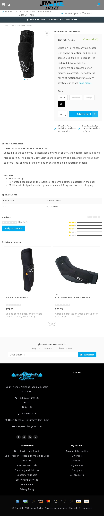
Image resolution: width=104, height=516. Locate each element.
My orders (77, 455)
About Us (27, 460)
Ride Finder (27, 484)
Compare (77, 470)
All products (77, 474)
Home (6, 25)
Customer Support (27, 474)
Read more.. (85, 82)
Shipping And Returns (27, 470)
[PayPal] (56, 501)
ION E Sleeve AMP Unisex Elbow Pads (72, 297)
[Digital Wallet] (33, 501)
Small (62, 97)
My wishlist (77, 465)
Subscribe (88, 354)
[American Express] (18, 501)
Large (89, 97)
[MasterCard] (48, 501)
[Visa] (78, 501)
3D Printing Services (27, 479)
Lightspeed (61, 508)
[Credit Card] (25, 501)
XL (61, 104)
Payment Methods (27, 465)
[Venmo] (71, 501)
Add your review (13, 228)
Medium (76, 97)
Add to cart (84, 114)
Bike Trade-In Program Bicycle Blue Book (27, 455)
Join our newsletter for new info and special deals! (52, 19)
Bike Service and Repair (27, 451)
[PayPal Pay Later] (63, 501)
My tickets (77, 460)
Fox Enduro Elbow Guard (17, 297)
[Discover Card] (40, 501)
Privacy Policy (27, 489)
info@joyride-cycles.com (28, 426)
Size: (61, 91)
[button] (24, 79)
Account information (77, 451)
